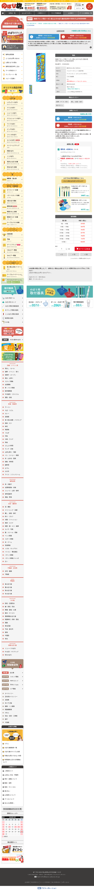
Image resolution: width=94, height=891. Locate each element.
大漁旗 (7, 722)
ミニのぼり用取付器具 (12, 314)
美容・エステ (9, 523)
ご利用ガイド (9, 771)
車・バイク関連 (10, 388)
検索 (20, 26)
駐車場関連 (8, 391)
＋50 (86, 254)
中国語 (7, 635)
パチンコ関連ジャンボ (12, 558)
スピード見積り (10, 78)
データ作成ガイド (11, 70)
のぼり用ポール (10, 298)
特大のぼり (8, 655)
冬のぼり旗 (8, 594)
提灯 (6, 719)
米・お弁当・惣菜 (10, 458)
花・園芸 (7, 507)
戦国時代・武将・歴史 (12, 619)
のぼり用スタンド (10, 302)
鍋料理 (7, 465)
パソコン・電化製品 (11, 552)
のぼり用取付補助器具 (12, 306)
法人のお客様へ (9, 803)
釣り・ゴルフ (9, 516)
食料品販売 (8, 494)
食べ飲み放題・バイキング (13, 420)
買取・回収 (8, 397)
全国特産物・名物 (10, 487)
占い (6, 561)
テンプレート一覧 (11, 74)
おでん (7, 468)
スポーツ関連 (9, 539)
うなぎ (7, 433)
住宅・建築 (8, 571)
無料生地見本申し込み (12, 66)
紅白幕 (8, 673)
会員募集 (7, 384)
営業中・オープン (10, 375)
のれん (7, 713)
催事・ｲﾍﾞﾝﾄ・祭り (62, 102)
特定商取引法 (35, 882)
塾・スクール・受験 (11, 532)
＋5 (61, 254)
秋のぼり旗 (8, 590)
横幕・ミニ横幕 (10, 706)
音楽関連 (7, 545)
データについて (9, 799)
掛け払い (7, 791)
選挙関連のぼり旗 (10, 616)
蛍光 (6, 639)
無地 (6, 632)
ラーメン (7, 407)
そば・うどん (9, 410)
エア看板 (9, 689)
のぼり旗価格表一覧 (11, 747)
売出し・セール (10, 368)
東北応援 (7, 626)
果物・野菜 (8, 497)
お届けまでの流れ (11, 62)
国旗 (6, 623)
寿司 (6, 426)
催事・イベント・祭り (12, 372)
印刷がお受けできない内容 (13, 756)
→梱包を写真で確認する (73, 89)
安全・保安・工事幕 (11, 716)
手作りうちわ (10, 685)
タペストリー (9, 693)
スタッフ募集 (9, 381)
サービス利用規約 (45, 882)
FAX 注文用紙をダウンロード (12, 809)
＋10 (73, 254)
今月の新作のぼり (12, 340)
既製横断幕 (8, 709)
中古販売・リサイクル (12, 394)
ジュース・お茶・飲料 (12, 491)
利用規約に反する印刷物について (12, 761)
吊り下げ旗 (8, 703)
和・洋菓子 (8, 484)
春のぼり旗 (8, 584)
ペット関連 (8, 536)
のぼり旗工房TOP (31, 23)
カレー (7, 413)
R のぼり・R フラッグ (11, 651)
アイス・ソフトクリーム (12, 474)
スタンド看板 (10, 677)
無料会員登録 (10, 54)
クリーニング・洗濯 (11, 510)
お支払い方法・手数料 (11, 775)
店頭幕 (7, 700)
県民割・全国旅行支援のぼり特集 (47, 23)
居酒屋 (7, 417)
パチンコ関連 (9, 555)
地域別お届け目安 (85, 114)
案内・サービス (10, 613)
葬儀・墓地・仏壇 (10, 610)
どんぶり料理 (9, 445)
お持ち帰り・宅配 (10, 452)
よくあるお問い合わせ (12, 58)
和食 (6, 442)
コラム (7, 743)
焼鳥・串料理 (9, 462)
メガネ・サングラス (11, 548)
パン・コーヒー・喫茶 (12, 455)
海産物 (7, 429)
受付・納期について (11, 779)
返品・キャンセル (10, 787)
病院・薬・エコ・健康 (12, 526)
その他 (7, 322)
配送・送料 (8, 783)
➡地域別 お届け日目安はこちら (81, 31)
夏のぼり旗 (8, 587)
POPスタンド (10, 681)
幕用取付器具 (9, 318)
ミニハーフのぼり (10, 648)
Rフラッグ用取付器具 (11, 310)
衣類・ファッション (11, 519)
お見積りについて (10, 795)
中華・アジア (9, 439)
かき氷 (7, 471)
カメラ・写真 (9, 529)
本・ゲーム (8, 542)
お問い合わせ (65, 882)
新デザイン (59, 105)
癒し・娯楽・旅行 (10, 513)
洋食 (6, 436)
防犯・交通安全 (10, 603)
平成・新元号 (9, 629)
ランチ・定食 (9, 449)
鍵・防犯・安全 (10, 606)
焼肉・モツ (8, 423)
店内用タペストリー (11, 696)
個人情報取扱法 (56, 882)
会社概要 (27, 882)
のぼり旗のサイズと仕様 (12, 751)
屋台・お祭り (9, 378)
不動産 (7, 574)
